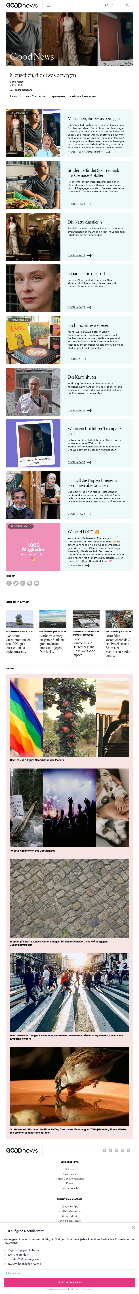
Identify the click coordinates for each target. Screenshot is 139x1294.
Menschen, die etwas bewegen (94, 118)
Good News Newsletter (70, 1211)
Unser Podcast (69, 1216)
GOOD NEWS (75, 565)
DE (106, 5)
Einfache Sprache (69, 1188)
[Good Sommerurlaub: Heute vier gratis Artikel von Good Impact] (86, 619)
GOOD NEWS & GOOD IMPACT (86, 152)
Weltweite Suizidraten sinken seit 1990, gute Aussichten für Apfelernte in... (18, 643)
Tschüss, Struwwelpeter (88, 325)
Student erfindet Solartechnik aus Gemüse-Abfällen (93, 172)
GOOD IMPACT (76, 204)
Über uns (69, 1169)
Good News (17, 81)
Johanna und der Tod (86, 273)
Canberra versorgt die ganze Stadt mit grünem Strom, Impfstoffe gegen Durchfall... (52, 643)
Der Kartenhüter (82, 377)
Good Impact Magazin (69, 1220)
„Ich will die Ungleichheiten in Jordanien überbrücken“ (93, 482)
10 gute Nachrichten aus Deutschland (32, 850)
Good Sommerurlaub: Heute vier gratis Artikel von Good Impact (84, 646)
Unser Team (69, 1174)
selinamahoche (24, 90)
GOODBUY (74, 359)
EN (113, 5)
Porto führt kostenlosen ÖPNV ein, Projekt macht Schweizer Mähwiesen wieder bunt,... (118, 645)
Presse (69, 1183)
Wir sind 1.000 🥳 (84, 531)
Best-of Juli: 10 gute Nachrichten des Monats (37, 760)
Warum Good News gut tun (70, 1178)
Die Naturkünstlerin (85, 221)
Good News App (69, 1206)
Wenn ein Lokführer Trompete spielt (94, 430)
